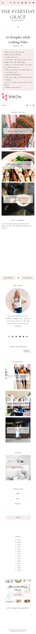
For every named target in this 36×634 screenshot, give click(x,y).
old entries (27, 278)
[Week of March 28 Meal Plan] (18, 415)
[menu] (3, 3)
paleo (4, 105)
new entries (8, 278)
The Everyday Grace (18, 14)
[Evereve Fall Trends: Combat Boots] (18, 389)
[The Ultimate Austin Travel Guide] (18, 442)
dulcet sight (21, 631)
